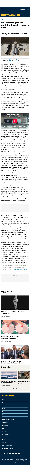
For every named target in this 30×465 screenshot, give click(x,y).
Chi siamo (5, 400)
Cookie (19, 462)
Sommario (5, 406)
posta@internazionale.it (21, 269)
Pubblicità (5, 425)
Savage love (5, 442)
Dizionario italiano (8, 419)
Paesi (3, 428)
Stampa (12, 60)
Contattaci (5, 403)
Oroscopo (5, 422)
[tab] (13, 388)
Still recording (25, 66)
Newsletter (5, 435)
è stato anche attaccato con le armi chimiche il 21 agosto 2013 (13, 147)
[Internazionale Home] (8, 395)
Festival (4, 409)
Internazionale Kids (8, 448)
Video (4, 415)
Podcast (4, 439)
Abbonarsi (22, 9)
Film (2, 19)
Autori (4, 432)
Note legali (14, 462)
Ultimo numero (7, 445)
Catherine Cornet (6, 33)
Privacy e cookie (7, 412)
